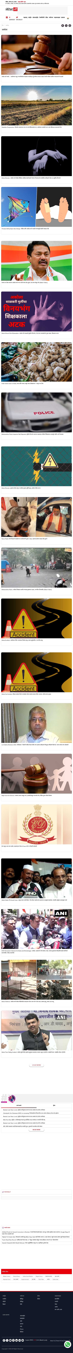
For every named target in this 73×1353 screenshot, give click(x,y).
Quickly (12, 20)
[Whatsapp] (69, 25)
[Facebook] (62, 25)
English (27, 1340)
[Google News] (19, 1340)
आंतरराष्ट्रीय (35, 18)
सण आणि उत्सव (58, 1310)
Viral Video (41, 1279)
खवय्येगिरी (57, 1299)
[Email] (22, 1340)
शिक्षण (4, 1304)
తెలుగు (41, 1340)
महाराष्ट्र (25, 18)
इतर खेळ (33, 1279)
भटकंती (56, 1302)
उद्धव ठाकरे (57, 1276)
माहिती (4, 1302)
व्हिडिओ (21, 1332)
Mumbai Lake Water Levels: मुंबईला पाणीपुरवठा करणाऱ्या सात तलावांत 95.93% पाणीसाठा (24, 1110)
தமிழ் (46, 1340)
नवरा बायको (15, 1279)
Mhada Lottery (6, 1276)
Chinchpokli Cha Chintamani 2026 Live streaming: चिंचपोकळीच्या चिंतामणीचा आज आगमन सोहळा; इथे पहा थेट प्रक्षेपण (31, 1113)
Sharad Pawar (16, 1276)
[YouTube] (10, 1340)
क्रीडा (46, 18)
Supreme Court (6, 1279)
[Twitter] (66, 25)
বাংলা (38, 1340)
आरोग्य (48, 1279)
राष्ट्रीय (29, 18)
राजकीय (4, 1299)
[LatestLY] (11, 9)
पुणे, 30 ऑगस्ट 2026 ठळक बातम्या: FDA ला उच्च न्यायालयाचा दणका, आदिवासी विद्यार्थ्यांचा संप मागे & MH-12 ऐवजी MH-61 (38, 4)
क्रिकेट (38, 1299)
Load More (36, 1065)
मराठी (34, 1340)
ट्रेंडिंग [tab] (54, 1106)
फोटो (21, 1327)
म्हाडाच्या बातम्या (48, 1276)
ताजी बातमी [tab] (18, 1106)
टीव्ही (21, 1304)
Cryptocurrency (25, 1279)
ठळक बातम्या (6, 1315)
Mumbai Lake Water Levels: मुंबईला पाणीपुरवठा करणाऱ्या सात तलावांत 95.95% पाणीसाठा (24, 1117)
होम (2, 26)
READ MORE (36, 1130)
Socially (19, 20)
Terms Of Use (59, 1341)
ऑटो (21, 1321)
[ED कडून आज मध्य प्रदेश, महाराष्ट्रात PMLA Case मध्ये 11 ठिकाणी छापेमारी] (36, 824)
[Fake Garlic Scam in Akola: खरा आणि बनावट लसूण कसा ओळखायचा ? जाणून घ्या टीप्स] (36, 362)
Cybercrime (55, 1279)
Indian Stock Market (28, 1276)
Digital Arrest (39, 1276)
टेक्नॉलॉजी (41, 18)
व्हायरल (63, 18)
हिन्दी (31, 1340)
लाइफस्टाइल (57, 18)
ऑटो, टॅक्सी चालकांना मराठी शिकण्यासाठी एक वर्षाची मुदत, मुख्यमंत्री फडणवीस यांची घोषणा (22, 1127)
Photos (21, 1329)
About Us (52, 1341)
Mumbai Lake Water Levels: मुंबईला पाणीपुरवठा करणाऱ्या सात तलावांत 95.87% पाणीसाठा (24, 1123)
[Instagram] (13, 1340)
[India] (68, 19)
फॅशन (56, 1304)
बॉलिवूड (21, 1299)
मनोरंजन (51, 18)
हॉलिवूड (21, 1302)
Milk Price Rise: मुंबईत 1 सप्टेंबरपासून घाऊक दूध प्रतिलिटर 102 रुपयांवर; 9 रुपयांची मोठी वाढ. (24, 1120)
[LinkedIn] (16, 1340)
